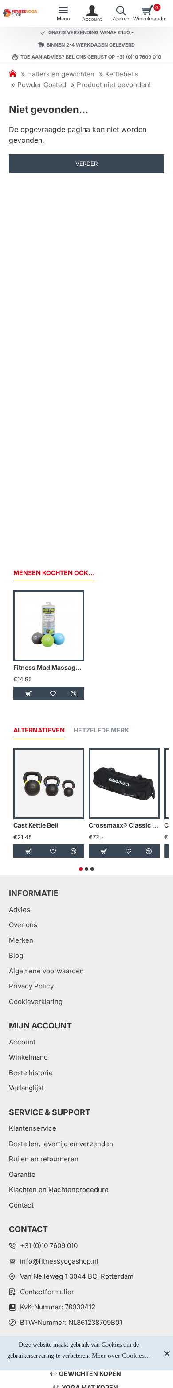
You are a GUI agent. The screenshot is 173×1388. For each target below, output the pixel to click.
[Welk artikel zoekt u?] (120, 13)
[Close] (167, 1353)
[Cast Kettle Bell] (49, 783)
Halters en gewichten (60, 74)
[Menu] (63, 13)
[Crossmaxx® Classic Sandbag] (124, 783)
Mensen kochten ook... (54, 572)
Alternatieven (39, 730)
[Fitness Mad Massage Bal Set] (49, 626)
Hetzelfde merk (101, 730)
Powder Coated (41, 84)
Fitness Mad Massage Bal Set (48, 667)
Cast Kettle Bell (35, 825)
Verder (86, 163)
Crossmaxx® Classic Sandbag (124, 825)
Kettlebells (121, 74)
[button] (28, 693)
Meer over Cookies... (121, 1355)
